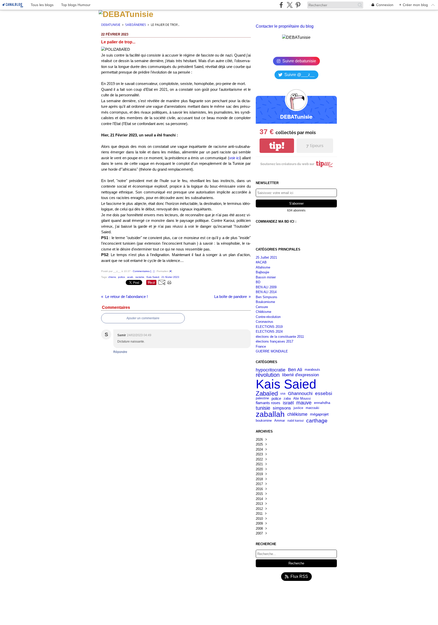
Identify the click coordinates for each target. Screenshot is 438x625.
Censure (262, 307)
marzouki (312, 407)
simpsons (282, 408)
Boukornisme (265, 302)
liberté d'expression (300, 375)
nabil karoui (295, 420)
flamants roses (268, 403)
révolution (268, 375)
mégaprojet (319, 414)
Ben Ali (295, 370)
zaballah (270, 414)
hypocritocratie (270, 370)
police (276, 398)
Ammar (279, 420)
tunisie (263, 407)
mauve (304, 402)
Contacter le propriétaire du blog (285, 26)
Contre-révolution (268, 317)
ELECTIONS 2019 (269, 327)
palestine (262, 398)
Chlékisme (263, 312)
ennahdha (322, 403)
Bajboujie (262, 272)
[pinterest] (298, 5)
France (261, 346)
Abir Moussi (302, 398)
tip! (276, 145)
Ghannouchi (300, 393)
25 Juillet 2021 (266, 257)
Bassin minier (266, 277)
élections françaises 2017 (274, 341)
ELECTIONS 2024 (269, 331)
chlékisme (297, 414)
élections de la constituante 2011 (280, 336)
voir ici (234, 158)
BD (258, 282)
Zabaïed (267, 393)
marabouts (312, 369)
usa (282, 393)
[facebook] (281, 5)
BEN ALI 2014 (266, 292)
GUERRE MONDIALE (272, 351)
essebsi (323, 393)
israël (288, 403)
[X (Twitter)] (289, 5)
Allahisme (263, 267)
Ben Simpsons (266, 297)
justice (298, 408)
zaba (287, 398)
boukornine (264, 420)
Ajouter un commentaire (142, 318)
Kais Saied (286, 384)
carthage (316, 420)
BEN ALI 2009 (266, 287)
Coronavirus (264, 322)
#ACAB (261, 262)
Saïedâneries (135, 25)
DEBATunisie (110, 25)
